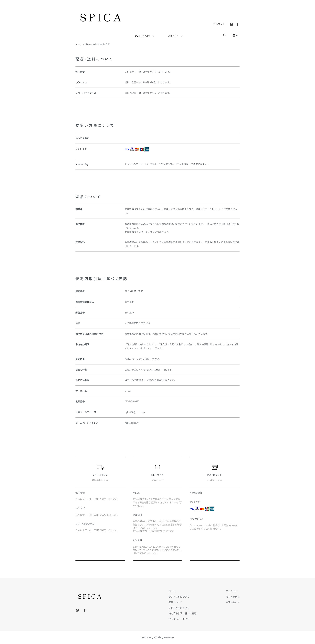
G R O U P (173, 36)
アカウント (219, 24)
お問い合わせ (233, 602)
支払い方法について (179, 607)
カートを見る (233, 596)
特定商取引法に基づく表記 (182, 613)
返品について (175, 602)
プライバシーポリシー (180, 618)
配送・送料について (179, 596)
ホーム (78, 44)
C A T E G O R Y (142, 36)
